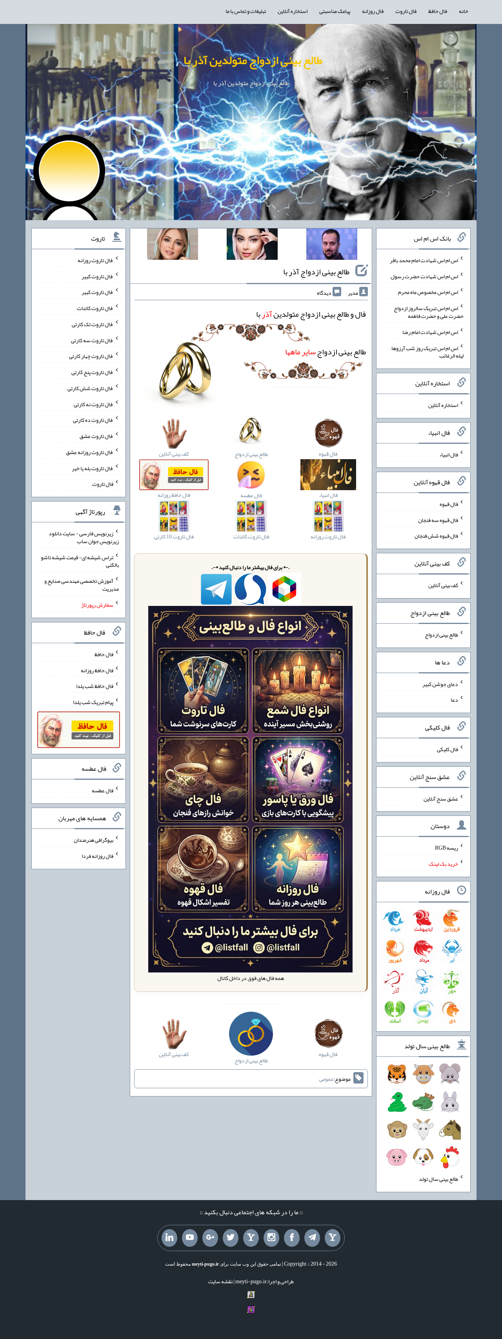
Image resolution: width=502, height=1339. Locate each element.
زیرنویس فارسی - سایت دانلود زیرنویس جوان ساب (84, 537)
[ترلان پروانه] (252, 245)
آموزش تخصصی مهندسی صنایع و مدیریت (81, 584)
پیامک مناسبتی (334, 10)
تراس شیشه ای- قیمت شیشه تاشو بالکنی (80, 560)
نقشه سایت (220, 1281)
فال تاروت (406, 10)
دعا (454, 699)
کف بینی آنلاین (443, 585)
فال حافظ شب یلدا (94, 685)
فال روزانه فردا (97, 855)
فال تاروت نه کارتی (93, 403)
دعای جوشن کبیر (440, 683)
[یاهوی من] (332, 1238)
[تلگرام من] (312, 1238)
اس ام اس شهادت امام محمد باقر (424, 260)
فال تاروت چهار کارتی (91, 355)
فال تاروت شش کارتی (90, 388)
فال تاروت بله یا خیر (92, 467)
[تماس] (251, 1238)
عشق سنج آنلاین (441, 798)
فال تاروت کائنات (95, 308)
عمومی (326, 1078)
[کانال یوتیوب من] (190, 1238)
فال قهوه (449, 503)
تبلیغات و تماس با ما (246, 10)
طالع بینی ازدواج (325, 351)
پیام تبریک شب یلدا (93, 702)
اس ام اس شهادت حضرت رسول (424, 275)
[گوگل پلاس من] (210, 1238)
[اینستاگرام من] (271, 1238)
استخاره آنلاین (292, 10)
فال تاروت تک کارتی (92, 324)
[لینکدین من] (169, 1238)
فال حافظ (437, 10)
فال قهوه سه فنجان (438, 519)
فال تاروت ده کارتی (93, 419)
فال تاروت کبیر (97, 275)
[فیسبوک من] (292, 1238)
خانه (463, 10)
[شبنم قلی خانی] (172, 245)
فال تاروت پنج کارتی (92, 372)
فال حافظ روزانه (97, 669)
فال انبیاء (448, 454)
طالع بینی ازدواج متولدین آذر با (253, 60)
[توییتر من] (230, 1238)
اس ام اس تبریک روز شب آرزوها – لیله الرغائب (427, 351)
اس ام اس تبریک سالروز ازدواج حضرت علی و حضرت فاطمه (429, 312)
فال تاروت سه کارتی (92, 339)
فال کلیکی (447, 749)
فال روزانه (373, 10)
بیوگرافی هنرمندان (93, 839)
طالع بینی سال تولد (438, 1178)
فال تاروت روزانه (95, 260)
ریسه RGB (446, 847)
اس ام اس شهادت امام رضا (430, 332)
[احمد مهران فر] (331, 245)
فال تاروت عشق (96, 436)
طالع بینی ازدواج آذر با (316, 271)
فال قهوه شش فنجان (436, 535)
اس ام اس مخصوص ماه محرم (428, 291)
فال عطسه (102, 790)
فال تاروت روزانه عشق (89, 452)
